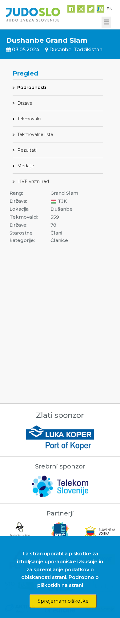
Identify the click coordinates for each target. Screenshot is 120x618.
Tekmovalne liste (35, 134)
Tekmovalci (29, 119)
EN (109, 8)
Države (24, 103)
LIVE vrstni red (33, 181)
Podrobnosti (31, 87)
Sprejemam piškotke (63, 601)
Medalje (25, 166)
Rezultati (27, 150)
